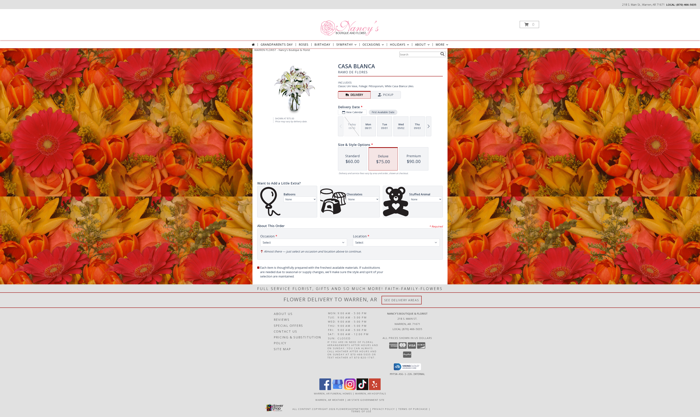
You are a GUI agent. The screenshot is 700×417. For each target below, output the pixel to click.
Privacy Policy (383, 409)
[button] (529, 24)
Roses (303, 45)
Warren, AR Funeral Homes (333, 393)
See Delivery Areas (401, 300)
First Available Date (383, 112)
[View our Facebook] (325, 389)
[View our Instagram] (350, 389)
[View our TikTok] (362, 389)
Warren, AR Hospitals (370, 393)
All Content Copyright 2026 (313, 409)
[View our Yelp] (375, 389)
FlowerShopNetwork (352, 409)
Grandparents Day (277, 45)
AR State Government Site (366, 400)
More (440, 45)
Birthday (322, 45)
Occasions (371, 45)
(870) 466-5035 (686, 4)
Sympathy (344, 45)
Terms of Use (361, 411)
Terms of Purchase (413, 409)
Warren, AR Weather (329, 400)
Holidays (397, 45)
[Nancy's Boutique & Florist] (349, 23)
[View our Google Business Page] (337, 389)
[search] (442, 54)
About (420, 45)
